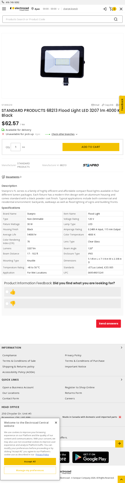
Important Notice (75, 366)
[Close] (56, 422)
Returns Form (73, 392)
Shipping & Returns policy (18, 366)
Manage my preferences (30, 470)
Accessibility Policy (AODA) (18, 372)
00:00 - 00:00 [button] (49, 8)
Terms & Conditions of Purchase (85, 360)
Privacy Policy (73, 355)
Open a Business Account (18, 387)
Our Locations (10, 392)
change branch (70, 8)
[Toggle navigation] (4, 9)
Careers (70, 398)
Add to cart (91, 147)
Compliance (9, 355)
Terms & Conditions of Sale (19, 360)
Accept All (30, 461)
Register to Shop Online (80, 387)
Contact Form (10, 398)
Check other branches (63, 134)
